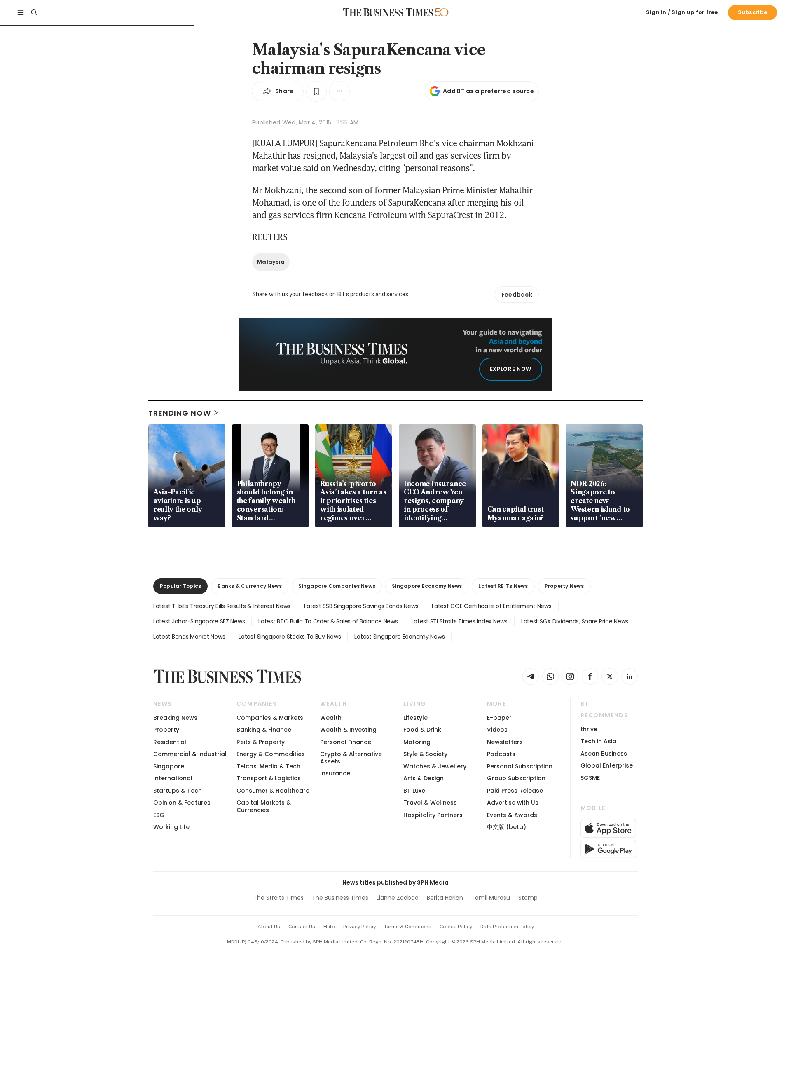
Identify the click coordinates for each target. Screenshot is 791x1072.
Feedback (516, 294)
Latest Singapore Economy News (399, 636)
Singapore (168, 766)
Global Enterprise (606, 765)
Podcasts (501, 754)
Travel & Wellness (430, 802)
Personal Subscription (519, 766)
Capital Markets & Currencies (263, 806)
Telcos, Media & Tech (268, 766)
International (172, 778)
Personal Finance (345, 742)
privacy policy (359, 926)
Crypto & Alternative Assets (351, 757)
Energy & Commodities (270, 754)
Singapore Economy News (427, 586)
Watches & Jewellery (434, 766)
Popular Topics (180, 586)
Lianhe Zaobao (398, 898)
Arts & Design (423, 778)
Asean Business (603, 753)
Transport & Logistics (268, 778)
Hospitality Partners (433, 815)
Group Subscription (516, 778)
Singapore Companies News (336, 586)
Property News (564, 586)
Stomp (528, 898)
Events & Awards (512, 815)
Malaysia (271, 262)
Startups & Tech (177, 790)
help (329, 926)
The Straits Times (278, 898)
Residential (169, 742)
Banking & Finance (263, 730)
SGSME (590, 778)
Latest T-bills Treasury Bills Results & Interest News (221, 606)
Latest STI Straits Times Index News (460, 621)
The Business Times (340, 898)
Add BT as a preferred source (488, 91)
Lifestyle (415, 718)
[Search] (33, 12)
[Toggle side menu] (20, 12)
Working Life (171, 827)
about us (268, 926)
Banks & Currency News (250, 586)
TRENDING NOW (179, 413)
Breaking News (175, 718)
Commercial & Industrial (190, 754)
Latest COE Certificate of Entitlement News (491, 606)
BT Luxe (414, 790)
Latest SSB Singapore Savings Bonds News (361, 606)
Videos (497, 730)
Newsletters (505, 742)
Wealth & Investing (348, 730)
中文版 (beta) (506, 827)
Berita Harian (445, 898)
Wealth (331, 718)
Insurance (335, 773)
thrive (588, 729)
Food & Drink (422, 730)
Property (166, 730)
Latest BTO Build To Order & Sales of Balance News (328, 621)
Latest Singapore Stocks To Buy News (290, 636)
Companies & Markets (269, 718)
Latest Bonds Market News (189, 636)
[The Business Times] (388, 12)
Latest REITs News (503, 586)
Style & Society (425, 754)
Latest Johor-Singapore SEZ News (199, 621)
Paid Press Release (515, 790)
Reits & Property (260, 742)
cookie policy (456, 926)
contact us (301, 926)
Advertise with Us (512, 802)
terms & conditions (407, 926)
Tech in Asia (598, 741)
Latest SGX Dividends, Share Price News (574, 621)
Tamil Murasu (490, 898)
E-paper (499, 718)
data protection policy (507, 926)
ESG (158, 815)
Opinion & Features (182, 802)
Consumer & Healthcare (272, 790)
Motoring (417, 742)
